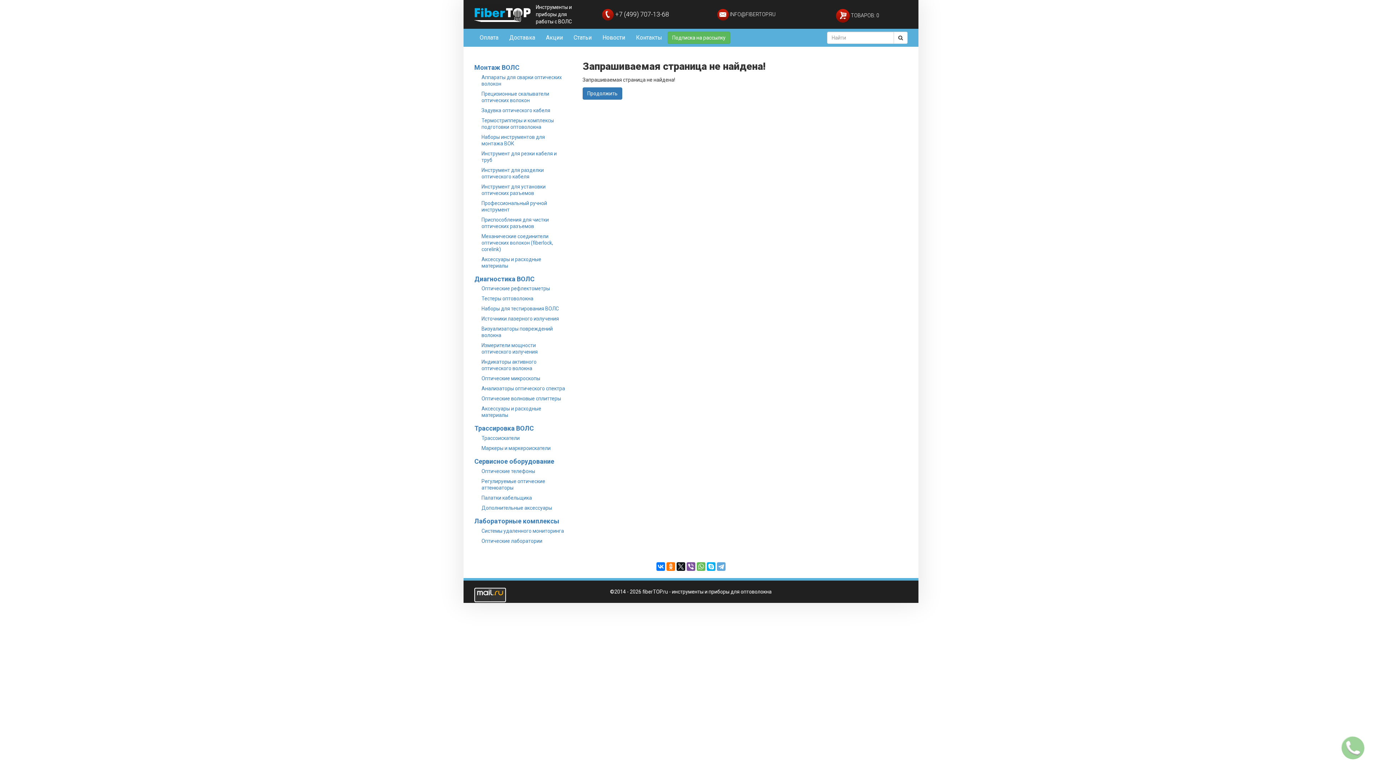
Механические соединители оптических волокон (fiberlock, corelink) (517, 242)
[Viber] (691, 566)
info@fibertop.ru (752, 14)
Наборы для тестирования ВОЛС (520, 309)
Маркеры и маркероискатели (516, 448)
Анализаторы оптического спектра (523, 388)
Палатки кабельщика (507, 498)
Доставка (522, 37)
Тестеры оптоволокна (507, 298)
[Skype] (711, 566)
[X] (681, 566)
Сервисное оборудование (514, 461)
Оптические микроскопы (511, 378)
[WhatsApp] (701, 566)
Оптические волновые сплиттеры (521, 398)
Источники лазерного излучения (520, 319)
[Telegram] (721, 566)
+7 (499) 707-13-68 (641, 14)
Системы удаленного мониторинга (523, 531)
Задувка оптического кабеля (516, 110)
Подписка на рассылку (699, 38)
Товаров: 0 (864, 15)
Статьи (583, 37)
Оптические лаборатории (512, 541)
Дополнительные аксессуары (517, 508)
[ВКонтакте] (660, 566)
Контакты (649, 37)
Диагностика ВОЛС (504, 279)
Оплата (489, 37)
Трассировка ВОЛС (504, 428)
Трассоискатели (501, 438)
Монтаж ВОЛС (496, 67)
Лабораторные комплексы (516, 521)
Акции (554, 37)
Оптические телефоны (508, 471)
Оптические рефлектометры (516, 288)
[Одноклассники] (671, 566)
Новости (613, 37)
